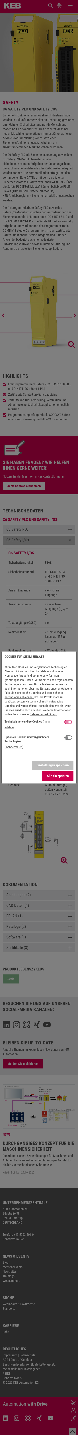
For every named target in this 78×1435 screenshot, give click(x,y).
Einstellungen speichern (53, 765)
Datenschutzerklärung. (43, 714)
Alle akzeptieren (58, 776)
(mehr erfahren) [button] (14, 747)
